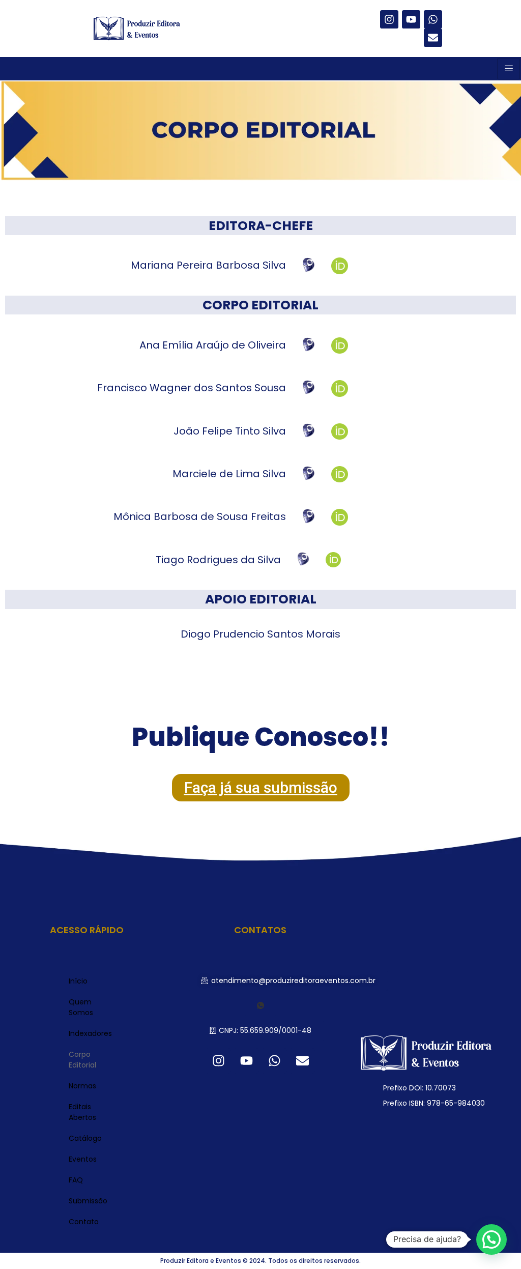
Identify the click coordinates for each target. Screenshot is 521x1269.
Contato (84, 1222)
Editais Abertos (82, 1112)
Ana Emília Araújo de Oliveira (212, 345)
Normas (82, 1086)
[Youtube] (411, 19)
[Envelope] (433, 37)
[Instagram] (389, 19)
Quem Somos (81, 1007)
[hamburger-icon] (508, 68)
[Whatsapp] (433, 19)
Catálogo (85, 1138)
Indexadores (90, 1033)
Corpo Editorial (82, 1059)
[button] (288, 981)
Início (78, 981)
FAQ (76, 1180)
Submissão (88, 1201)
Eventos (83, 1159)
